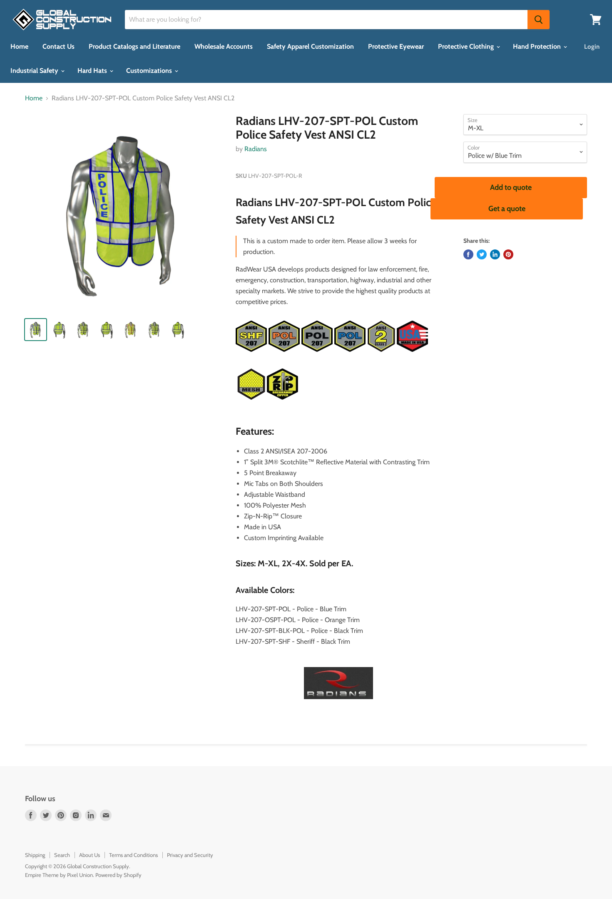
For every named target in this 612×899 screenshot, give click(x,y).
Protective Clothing (466, 46)
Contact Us (58, 46)
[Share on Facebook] (468, 254)
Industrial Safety (35, 71)
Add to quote (511, 187)
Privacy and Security (190, 855)
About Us (89, 855)
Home (19, 46)
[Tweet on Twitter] (482, 254)
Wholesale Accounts (223, 46)
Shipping (35, 855)
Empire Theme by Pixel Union (59, 875)
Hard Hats (93, 71)
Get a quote (506, 208)
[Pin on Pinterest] (508, 254)
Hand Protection (537, 46)
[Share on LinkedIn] (495, 254)
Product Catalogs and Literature (134, 46)
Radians (255, 149)
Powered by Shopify (118, 875)
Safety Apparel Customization (310, 46)
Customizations (150, 71)
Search (62, 855)
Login (592, 46)
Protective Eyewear (396, 46)
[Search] (538, 19)
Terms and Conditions (133, 855)
